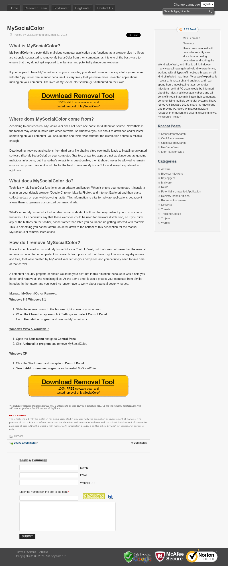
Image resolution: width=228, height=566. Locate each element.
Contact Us (105, 8)
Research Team (36, 8)
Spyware (166, 205)
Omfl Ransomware (172, 138)
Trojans (165, 218)
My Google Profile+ (169, 116)
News (164, 187)
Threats (18, 436)
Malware (166, 182)
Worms (165, 222)
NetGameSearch (171, 147)
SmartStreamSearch (173, 134)
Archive (44, 551)
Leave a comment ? (26, 442)
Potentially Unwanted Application (181, 191)
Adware (166, 169)
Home (14, 8)
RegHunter (83, 8)
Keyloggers (168, 178)
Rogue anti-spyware (173, 200)
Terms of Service (26, 551)
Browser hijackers (172, 173)
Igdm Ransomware (172, 151)
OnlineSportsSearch (173, 142)
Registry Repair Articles (175, 196)
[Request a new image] (110, 496)
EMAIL (84, 475)
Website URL (88, 483)
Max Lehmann (35, 34)
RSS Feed (189, 29)
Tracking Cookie (171, 213)
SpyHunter (61, 8)
